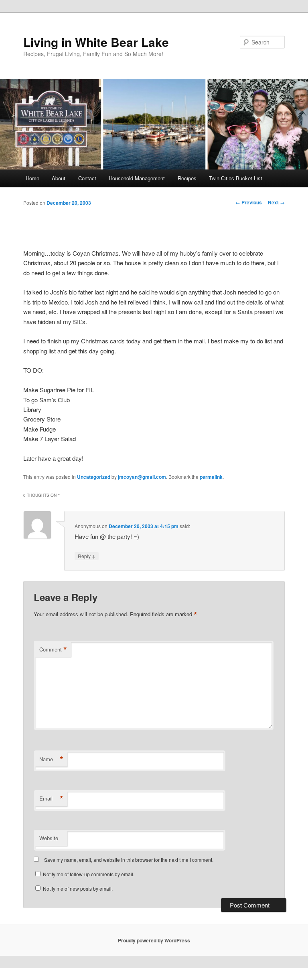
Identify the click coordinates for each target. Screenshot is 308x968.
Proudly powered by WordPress (154, 940)
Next (276, 202)
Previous (248, 202)
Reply (86, 555)
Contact (87, 178)
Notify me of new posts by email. (78, 888)
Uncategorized (93, 476)
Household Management (137, 178)
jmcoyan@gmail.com (142, 476)
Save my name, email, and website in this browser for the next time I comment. (128, 859)
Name (51, 759)
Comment (53, 649)
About (58, 178)
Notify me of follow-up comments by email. (88, 874)
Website (48, 838)
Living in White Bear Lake (96, 41)
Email (51, 798)
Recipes (187, 178)
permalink (211, 476)
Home (32, 178)
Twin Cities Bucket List (235, 178)
